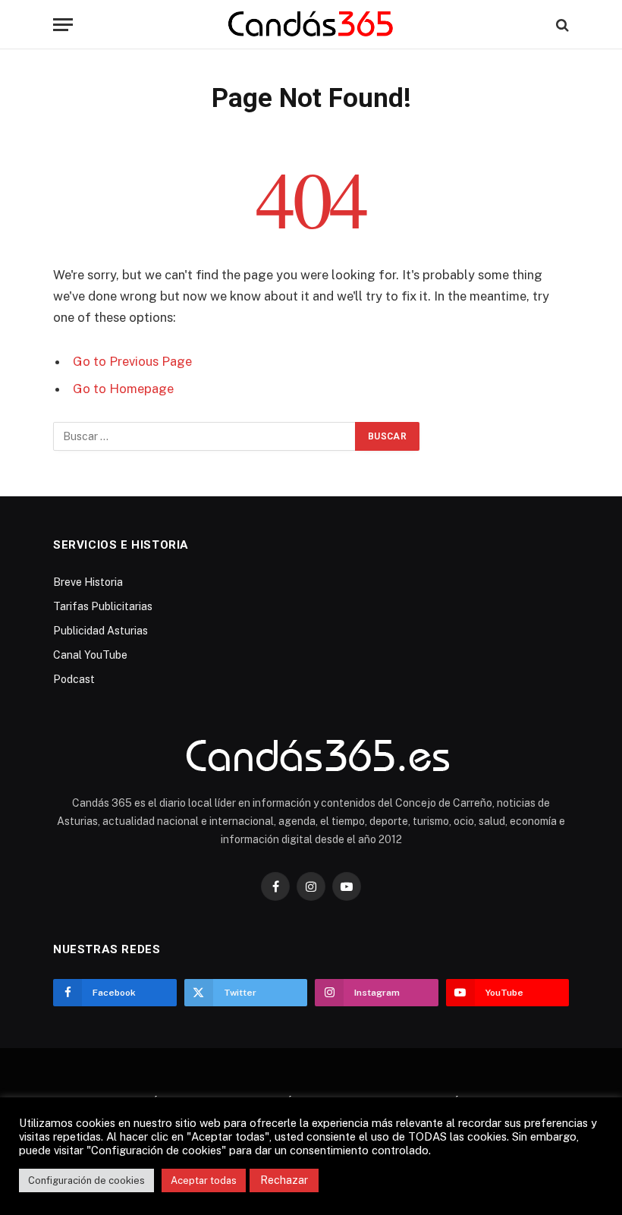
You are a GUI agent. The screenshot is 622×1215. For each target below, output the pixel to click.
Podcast (74, 679)
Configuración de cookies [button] (86, 1180)
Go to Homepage (123, 388)
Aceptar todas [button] (204, 1180)
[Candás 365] (311, 24)
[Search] (561, 25)
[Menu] (63, 25)
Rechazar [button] (284, 1180)
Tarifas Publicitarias (102, 606)
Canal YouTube (90, 655)
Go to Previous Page (132, 361)
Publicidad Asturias (100, 631)
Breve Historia (88, 582)
